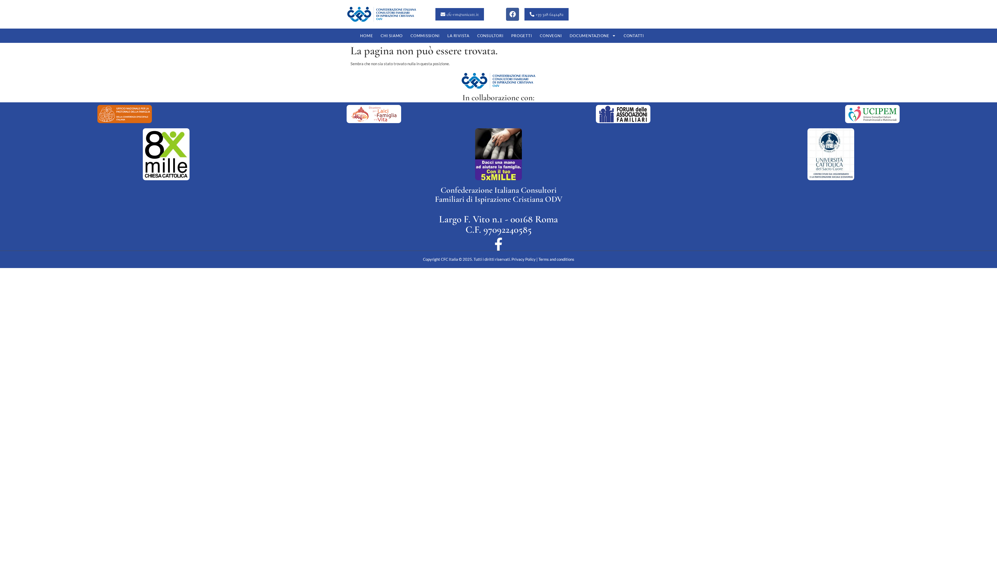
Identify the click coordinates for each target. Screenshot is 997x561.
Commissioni (425, 35)
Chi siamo (392, 35)
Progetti (521, 35)
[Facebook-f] (498, 244)
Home (366, 35)
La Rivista (458, 35)
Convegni (551, 35)
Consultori (490, 35)
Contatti (634, 35)
